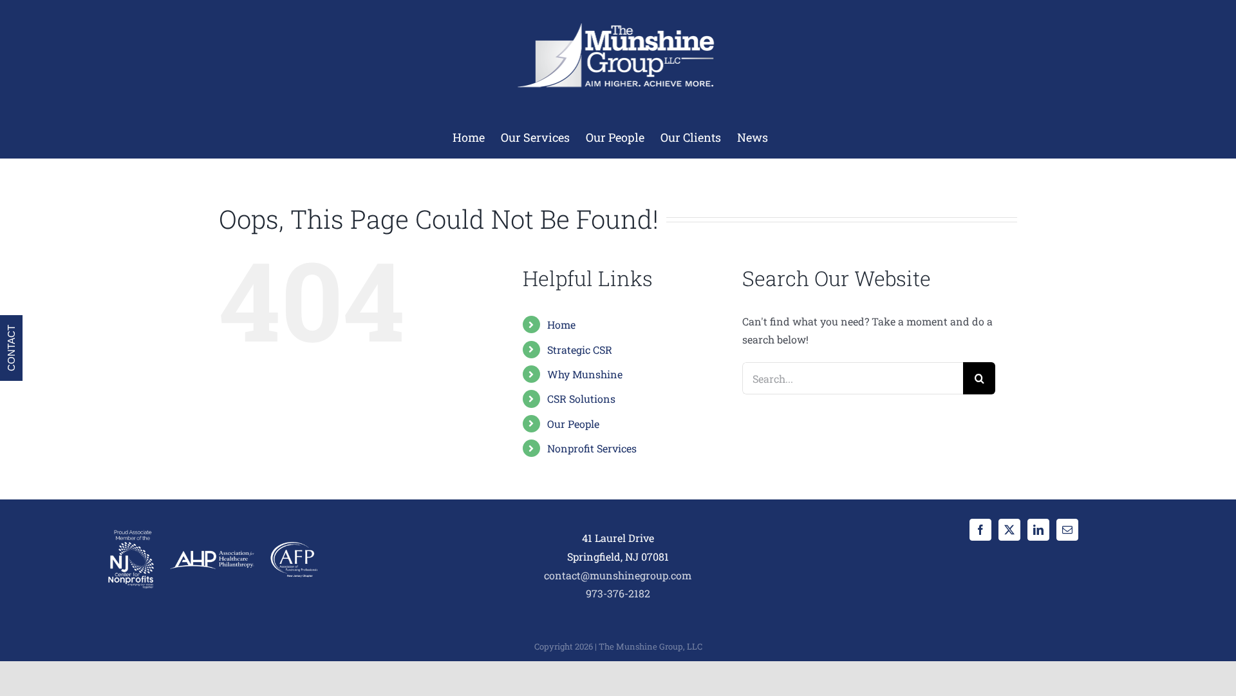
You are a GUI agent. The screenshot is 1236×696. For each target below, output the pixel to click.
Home (561, 324)
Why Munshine (585, 374)
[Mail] (1067, 530)
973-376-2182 (618, 593)
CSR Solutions (581, 398)
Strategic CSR (579, 349)
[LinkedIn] (1038, 530)
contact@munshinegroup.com (617, 575)
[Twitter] (1009, 530)
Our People (573, 423)
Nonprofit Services (592, 448)
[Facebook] (980, 530)
